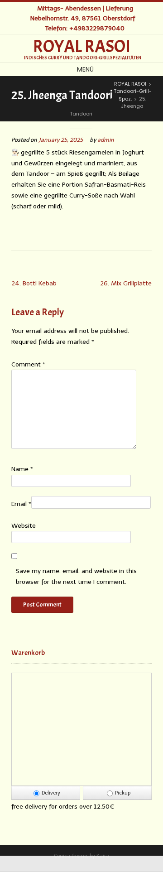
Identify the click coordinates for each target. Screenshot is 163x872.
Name (22, 469)
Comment (28, 364)
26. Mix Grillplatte (126, 283)
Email (21, 504)
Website (23, 526)
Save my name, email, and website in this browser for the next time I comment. (76, 576)
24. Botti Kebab (34, 283)
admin (105, 139)
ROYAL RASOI (81, 46)
